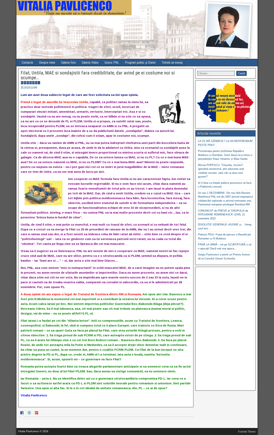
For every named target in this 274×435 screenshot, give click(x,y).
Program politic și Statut (140, 62)
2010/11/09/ (30, 87)
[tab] (22, 413)
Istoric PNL (112, 62)
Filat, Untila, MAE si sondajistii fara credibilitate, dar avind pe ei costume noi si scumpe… (98, 75)
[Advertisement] (225, 329)
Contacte (27, 62)
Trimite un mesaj (172, 62)
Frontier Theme (247, 431)
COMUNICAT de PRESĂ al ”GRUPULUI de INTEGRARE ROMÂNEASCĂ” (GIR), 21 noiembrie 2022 (223, 214)
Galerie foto (68, 62)
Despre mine (47, 62)
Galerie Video (90, 62)
